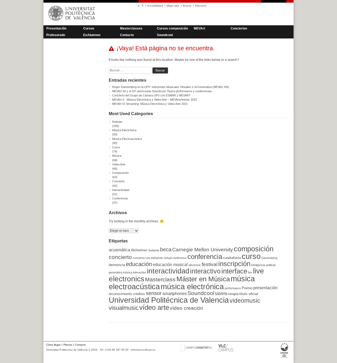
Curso (116, 147)
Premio (247, 288)
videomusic (245, 300)
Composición (120, 172)
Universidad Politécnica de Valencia (169, 300)
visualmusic (123, 308)
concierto (120, 257)
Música (116, 155)
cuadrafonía (232, 258)
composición (254, 249)
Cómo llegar (53, 344)
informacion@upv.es (143, 349)
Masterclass (160, 279)
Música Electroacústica (127, 138)
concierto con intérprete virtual (152, 257)
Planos (67, 344)
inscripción (234, 264)
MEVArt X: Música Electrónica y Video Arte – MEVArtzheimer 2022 (154, 99)
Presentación (56, 28)
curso (251, 256)
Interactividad (120, 190)
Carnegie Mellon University (202, 249)
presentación (265, 288)
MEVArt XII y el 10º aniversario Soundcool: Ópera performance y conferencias (162, 91)
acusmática (119, 250)
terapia (233, 294)
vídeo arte (154, 307)
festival (209, 264)
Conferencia (120, 198)
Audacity (153, 250)
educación (139, 264)
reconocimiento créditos (127, 294)
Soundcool (165, 35)
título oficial (248, 294)
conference (179, 257)
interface (234, 271)
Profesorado (55, 35)
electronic (195, 265)
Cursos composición (172, 28)
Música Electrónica (124, 130)
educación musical (170, 264)
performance (233, 288)
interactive (139, 272)
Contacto (127, 35)
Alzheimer (139, 250)
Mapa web (173, 5)
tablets (221, 293)
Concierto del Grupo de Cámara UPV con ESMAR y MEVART (151, 95)
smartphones (174, 293)
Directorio (200, 5)
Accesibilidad (155, 5)
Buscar (187, 5)
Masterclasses (131, 28)
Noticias (117, 121)
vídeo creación (186, 308)
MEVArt (199, 28)
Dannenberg (269, 257)
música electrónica (192, 286)
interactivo (205, 271)
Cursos (88, 28)
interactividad (168, 271)
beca (165, 249)
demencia (117, 265)
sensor (154, 293)
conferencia (204, 256)
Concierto (118, 181)
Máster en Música (203, 279)
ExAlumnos (92, 35)
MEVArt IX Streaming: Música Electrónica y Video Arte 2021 (150, 103)
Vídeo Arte (118, 164)
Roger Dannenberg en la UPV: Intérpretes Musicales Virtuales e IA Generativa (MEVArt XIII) (170, 87)
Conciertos (239, 28)
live (250, 272)
